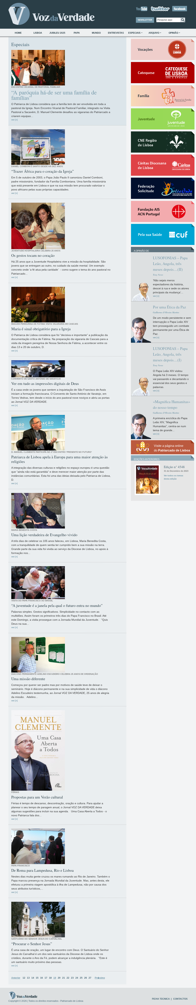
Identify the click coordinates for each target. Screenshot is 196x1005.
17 (46, 978)
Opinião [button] (173, 33)
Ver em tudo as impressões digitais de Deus (45, 383)
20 (59, 978)
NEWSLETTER (145, 20)
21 (63, 978)
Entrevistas (116, 33)
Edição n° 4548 (174, 467)
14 (32, 978)
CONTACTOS (180, 999)
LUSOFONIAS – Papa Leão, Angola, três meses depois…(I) (170, 354)
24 (76, 978)
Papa (77, 33)
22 (68, 978)
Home (18, 33)
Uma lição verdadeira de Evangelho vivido (44, 535)
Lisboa (37, 33)
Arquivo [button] (154, 33)
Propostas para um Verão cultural (37, 797)
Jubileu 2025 (57, 33)
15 (37, 978)
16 (41, 978)
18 (50, 978)
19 (54, 978)
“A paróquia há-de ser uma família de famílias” (54, 94)
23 (72, 978)
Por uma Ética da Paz (169, 307)
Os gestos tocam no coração (33, 255)
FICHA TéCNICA (161, 999)
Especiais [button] (134, 33)
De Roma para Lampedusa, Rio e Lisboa (42, 870)
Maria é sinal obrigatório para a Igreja (41, 329)
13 (28, 978)
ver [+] (14, 120)
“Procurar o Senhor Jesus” (31, 944)
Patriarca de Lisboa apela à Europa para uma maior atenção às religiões (59, 459)
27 (90, 978)
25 (81, 978)
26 (85, 978)
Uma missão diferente (28, 679)
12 (24, 978)
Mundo (96, 33)
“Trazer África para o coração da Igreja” (42, 171)
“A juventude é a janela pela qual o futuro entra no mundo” (57, 605)
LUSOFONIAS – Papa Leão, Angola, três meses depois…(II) (170, 263)
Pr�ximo (100, 978)
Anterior (15, 978)
